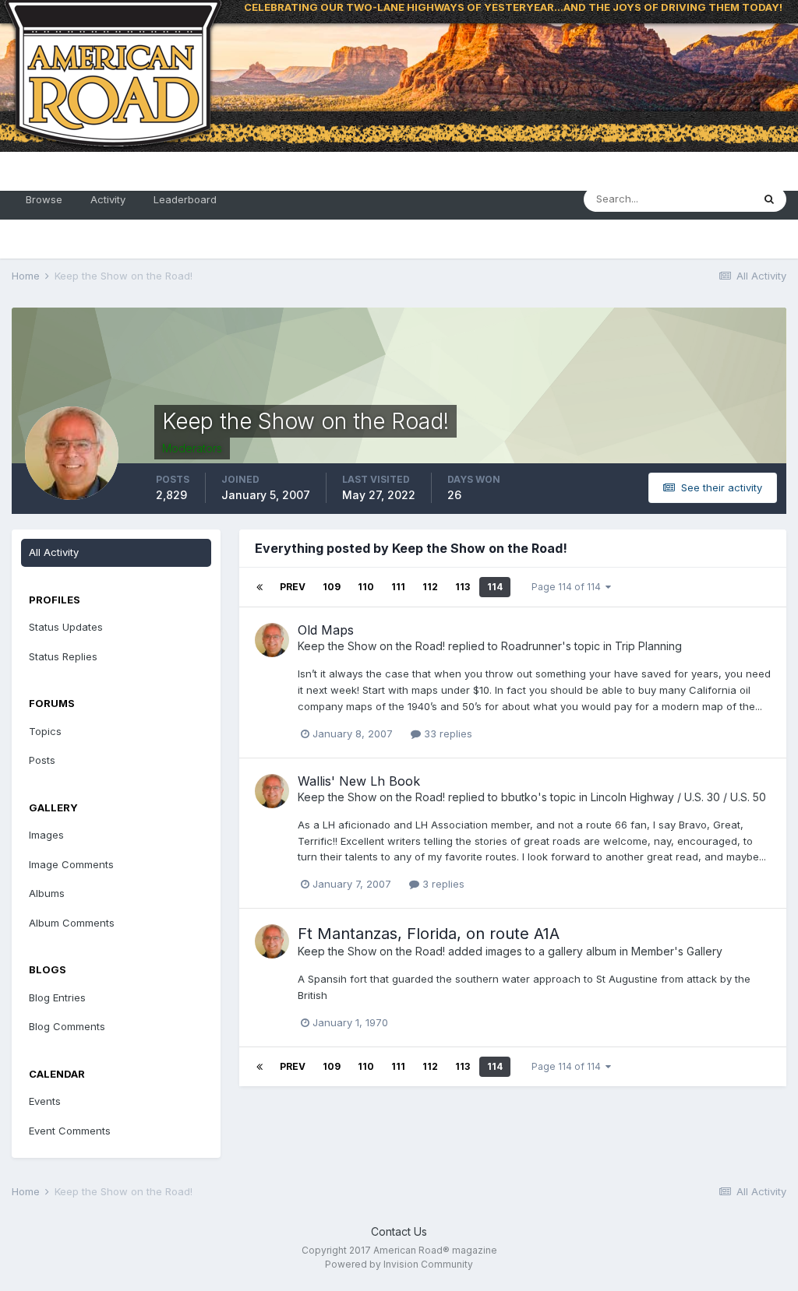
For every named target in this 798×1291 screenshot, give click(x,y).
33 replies (446, 733)
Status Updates (66, 627)
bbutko (519, 797)
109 (332, 587)
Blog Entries (57, 997)
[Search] (769, 199)
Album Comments (72, 922)
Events (45, 1101)
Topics (45, 731)
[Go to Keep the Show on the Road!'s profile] (272, 640)
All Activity (54, 552)
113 (462, 587)
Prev (292, 587)
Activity (107, 199)
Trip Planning (648, 646)
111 (398, 587)
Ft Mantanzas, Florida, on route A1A (429, 933)
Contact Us (399, 1231)
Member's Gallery (676, 951)
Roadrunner (531, 646)
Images (46, 834)
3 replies (441, 884)
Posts (42, 760)
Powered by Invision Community (399, 1264)
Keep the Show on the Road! (371, 646)
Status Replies (63, 656)
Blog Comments (67, 1026)
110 (366, 587)
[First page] (259, 587)
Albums (47, 893)
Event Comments (70, 1130)
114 (495, 587)
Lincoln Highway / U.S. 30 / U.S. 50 (678, 797)
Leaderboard (185, 199)
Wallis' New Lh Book (359, 781)
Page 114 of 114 (568, 587)
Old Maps (326, 630)
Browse (44, 199)
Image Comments (71, 864)
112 (430, 587)
